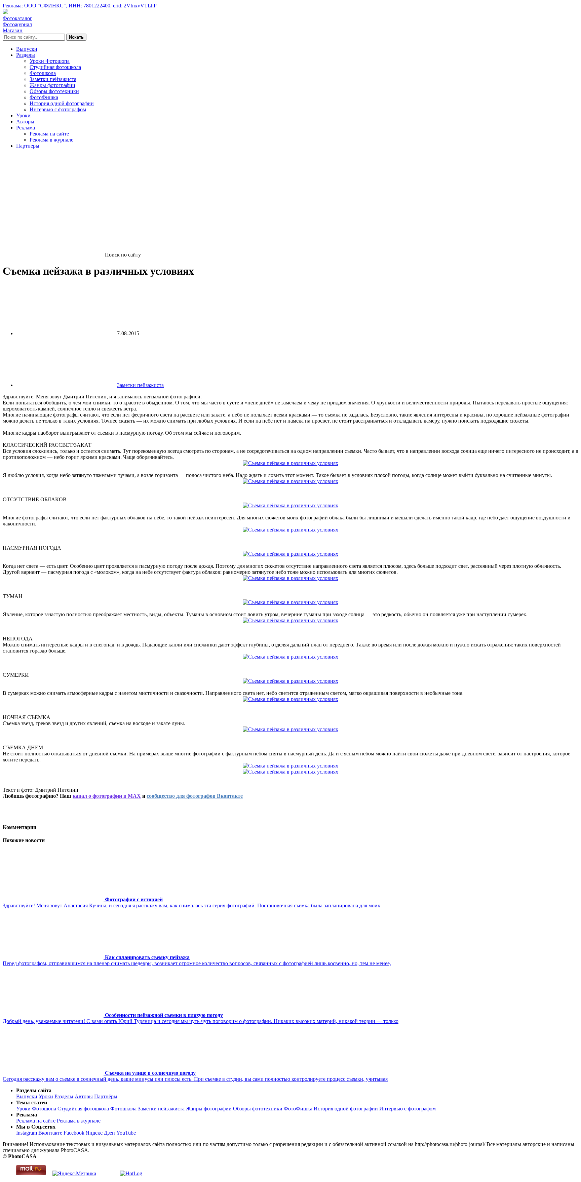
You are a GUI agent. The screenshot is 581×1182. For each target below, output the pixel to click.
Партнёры (105, 1096)
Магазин (13, 30)
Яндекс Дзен (100, 1133)
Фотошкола (43, 73)
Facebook (74, 1133)
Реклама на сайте (49, 133)
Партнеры (27, 146)
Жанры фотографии (52, 85)
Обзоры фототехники (54, 91)
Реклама (25, 127)
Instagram (26, 1133)
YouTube (126, 1133)
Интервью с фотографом (58, 109)
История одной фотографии (62, 103)
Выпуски (26, 49)
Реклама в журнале (51, 140)
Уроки (23, 115)
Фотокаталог (17, 18)
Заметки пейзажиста (53, 79)
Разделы (25, 55)
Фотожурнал (17, 24)
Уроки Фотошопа (50, 61)
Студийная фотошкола (55, 67)
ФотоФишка (44, 97)
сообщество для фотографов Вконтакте (195, 796)
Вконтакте (50, 1133)
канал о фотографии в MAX (107, 796)
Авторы (25, 121)
